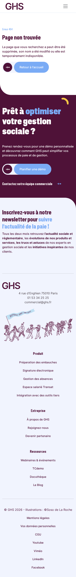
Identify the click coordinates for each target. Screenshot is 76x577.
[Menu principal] (65, 6)
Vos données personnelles (38, 526)
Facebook (38, 567)
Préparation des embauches (38, 362)
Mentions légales (38, 518)
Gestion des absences (38, 379)
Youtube (38, 542)
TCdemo (38, 468)
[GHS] (14, 6)
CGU (38, 534)
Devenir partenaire (38, 436)
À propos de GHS (38, 419)
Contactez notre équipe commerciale (27, 184)
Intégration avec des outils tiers (38, 395)
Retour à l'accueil (31, 67)
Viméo (38, 551)
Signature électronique (38, 370)
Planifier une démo (33, 169)
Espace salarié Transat (38, 387)
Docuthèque (38, 477)
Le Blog (38, 485)
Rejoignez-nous (38, 428)
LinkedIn (38, 559)
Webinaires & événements (38, 460)
